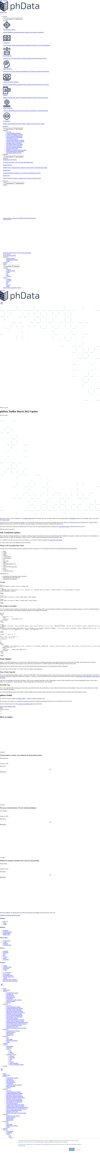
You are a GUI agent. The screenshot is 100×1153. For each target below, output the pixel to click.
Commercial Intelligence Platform (14, 1008)
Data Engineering (10, 997)
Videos (8, 1042)
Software (5, 1043)
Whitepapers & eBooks (12, 1040)
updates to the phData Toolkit (25, 704)
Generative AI (9, 994)
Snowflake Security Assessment (14, 1014)
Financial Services (10, 1032)
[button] (50, 711)
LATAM (11, 1053)
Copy (2, 593)
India (10, 1052)
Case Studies (9, 1039)
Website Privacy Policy (30, 1142)
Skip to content (3, 0)
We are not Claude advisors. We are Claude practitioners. (17, 252)
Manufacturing (10, 1033)
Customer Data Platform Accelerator (15, 1019)
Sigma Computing (13, 1063)
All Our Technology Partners (16, 1064)
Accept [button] (71, 1149)
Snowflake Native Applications (14, 1009)
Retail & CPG (9, 1035)
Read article (3, 771)
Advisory (8, 1002)
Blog (7, 1038)
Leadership (9, 1047)
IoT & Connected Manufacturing (14, 1015)
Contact (5, 1066)
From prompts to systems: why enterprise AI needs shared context (19, 218)
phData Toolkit (21, 698)
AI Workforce (9, 998)
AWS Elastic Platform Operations (14, 1011)
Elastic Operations (10, 1001)
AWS (10, 1059)
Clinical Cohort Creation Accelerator (15, 1021)
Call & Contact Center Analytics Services (16, 1023)
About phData (9, 1046)
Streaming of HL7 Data (12, 1026)
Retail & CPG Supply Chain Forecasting (16, 1028)
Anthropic (11, 1056)
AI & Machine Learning (12, 993)
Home (4, 988)
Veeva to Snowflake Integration (14, 1025)
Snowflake (12, 1057)
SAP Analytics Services (12, 1018)
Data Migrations (10, 995)
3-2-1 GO (8, 1005)
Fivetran (11, 1061)
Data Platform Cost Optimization (14, 1016)
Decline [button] (78, 1149)
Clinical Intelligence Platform (13, 1007)
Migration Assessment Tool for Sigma (15, 1012)
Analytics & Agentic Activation (14, 1000)
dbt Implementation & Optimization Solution (17, 1022)
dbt (10, 1060)
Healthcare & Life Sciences (13, 1030)
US (10, 1050)
